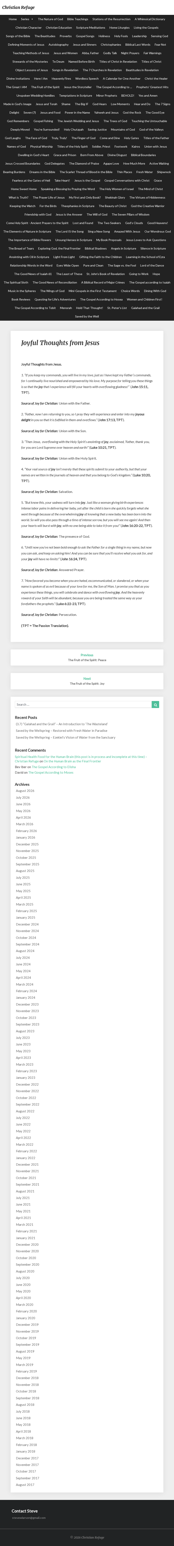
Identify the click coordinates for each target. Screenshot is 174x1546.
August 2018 (25, 1404)
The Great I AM (16, 87)
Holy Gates (131, 138)
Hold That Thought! (89, 308)
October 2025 (26, 857)
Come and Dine (110, 138)
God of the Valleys (151, 129)
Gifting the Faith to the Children (100, 257)
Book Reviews (21, 299)
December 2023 (27, 1004)
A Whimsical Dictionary (150, 19)
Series (25, 19)
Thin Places (124, 172)
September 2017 (27, 1478)
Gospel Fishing (43, 121)
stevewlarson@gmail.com (29, 1517)
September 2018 (27, 1398)
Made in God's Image (17, 104)
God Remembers (18, 121)
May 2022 (23, 1131)
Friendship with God (38, 214)
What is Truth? (18, 197)
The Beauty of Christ (113, 206)
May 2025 (23, 891)
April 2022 (23, 1138)
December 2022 (27, 1084)
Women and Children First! (144, 299)
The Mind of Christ (150, 189)
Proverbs (66, 36)
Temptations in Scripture (75, 95)
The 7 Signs (162, 104)
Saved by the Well (87, 316)
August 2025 (25, 871)
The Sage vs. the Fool (122, 265)
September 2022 (27, 1104)
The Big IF (81, 104)
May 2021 (23, 1211)
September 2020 (27, 1264)
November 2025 (27, 851)
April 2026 (23, 817)
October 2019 (26, 1338)
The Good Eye (154, 112)
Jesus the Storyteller (78, 87)
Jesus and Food (50, 112)
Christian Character (28, 27)
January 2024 (25, 997)
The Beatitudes (44, 36)
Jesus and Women (65, 53)
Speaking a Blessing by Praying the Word (68, 189)
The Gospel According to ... (114, 87)
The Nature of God (50, 19)
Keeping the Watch (22, 206)
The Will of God (97, 214)
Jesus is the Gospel (87, 180)
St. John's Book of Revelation (106, 274)
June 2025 (23, 884)
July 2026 (23, 797)
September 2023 (27, 1024)
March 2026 (24, 824)
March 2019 (24, 1365)
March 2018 (24, 1438)
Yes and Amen (148, 95)
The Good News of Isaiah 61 (33, 274)
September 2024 (27, 944)
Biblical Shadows (96, 248)
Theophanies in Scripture (77, 206)
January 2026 (25, 837)
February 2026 (26, 831)
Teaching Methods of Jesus (31, 53)
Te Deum (58, 61)
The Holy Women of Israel (116, 189)
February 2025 (26, 911)
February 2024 (26, 991)
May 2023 (23, 1051)
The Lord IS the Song (69, 231)
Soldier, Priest (101, 146)
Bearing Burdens (14, 172)
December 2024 (27, 924)
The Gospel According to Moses (50, 772)
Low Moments (120, 104)
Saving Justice (97, 129)
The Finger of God (83, 138)
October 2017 (26, 1471)
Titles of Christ (151, 61)
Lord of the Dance (152, 265)
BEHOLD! (127, 95)
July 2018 (23, 1411)
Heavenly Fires (61, 78)
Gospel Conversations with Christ (127, 180)
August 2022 (25, 1111)
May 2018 (23, 1424)
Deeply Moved (20, 129)
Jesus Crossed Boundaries (22, 163)
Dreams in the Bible (42, 172)
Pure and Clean (93, 265)
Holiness (104, 36)
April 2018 (23, 1431)
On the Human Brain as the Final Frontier (72, 761)
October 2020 (26, 1258)
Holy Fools (121, 36)
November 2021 (27, 1171)
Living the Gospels (146, 27)
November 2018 (27, 1385)
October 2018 (26, 1391)
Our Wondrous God (158, 231)
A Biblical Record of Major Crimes (103, 282)
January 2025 (25, 917)
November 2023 (27, 1011)
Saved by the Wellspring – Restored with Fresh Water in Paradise (61, 730)
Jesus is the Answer (69, 214)
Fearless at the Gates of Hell (31, 180)
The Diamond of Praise (84, 163)
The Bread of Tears (21, 248)
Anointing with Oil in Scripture (29, 257)
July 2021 (23, 1198)
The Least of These (69, 274)
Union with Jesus (155, 146)
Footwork (121, 146)
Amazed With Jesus (127, 231)
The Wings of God (52, 291)
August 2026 (25, 791)
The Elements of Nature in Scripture (27, 231)
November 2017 (27, 1465)
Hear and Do (142, 104)
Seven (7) (30, 112)
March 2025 (24, 904)
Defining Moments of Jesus (26, 44)
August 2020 (25, 1271)
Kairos (136, 146)
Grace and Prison (64, 155)
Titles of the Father (156, 138)
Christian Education (59, 27)
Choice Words (130, 291)
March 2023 (24, 1064)
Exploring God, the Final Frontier (59, 248)
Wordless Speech (87, 78)
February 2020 (26, 1311)
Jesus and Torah (46, 104)
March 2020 (24, 1304)
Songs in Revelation (65, 70)
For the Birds (48, 206)
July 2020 (23, 1278)
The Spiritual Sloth (16, 282)
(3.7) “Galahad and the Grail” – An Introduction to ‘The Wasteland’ (62, 724)
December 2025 (27, 844)
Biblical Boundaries (143, 155)
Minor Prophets (106, 95)
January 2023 (25, 1077)
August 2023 (25, 1031)
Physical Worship (41, 146)
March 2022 (24, 1144)
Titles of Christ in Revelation (118, 61)
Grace (158, 180)
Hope (156, 274)
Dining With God (155, 291)
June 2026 (23, 804)
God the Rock (132, 112)
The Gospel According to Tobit (35, 308)
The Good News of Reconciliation (54, 282)
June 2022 (23, 1124)
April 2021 (23, 1218)
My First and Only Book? (85, 197)
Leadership (139, 36)
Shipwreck (164, 172)
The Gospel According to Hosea (101, 299)
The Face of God (36, 138)
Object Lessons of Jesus (31, 70)
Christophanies (111, 44)
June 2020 (23, 1284)
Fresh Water (144, 172)
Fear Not (160, 44)
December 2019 (27, 1324)
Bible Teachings (77, 19)
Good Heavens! (157, 223)
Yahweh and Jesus (106, 112)
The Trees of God (115, 121)
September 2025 (27, 864)
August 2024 (25, 951)
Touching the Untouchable (149, 121)
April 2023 (23, 1057)
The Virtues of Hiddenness (147, 197)
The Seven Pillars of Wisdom (130, 214)
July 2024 (23, 957)
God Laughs (13, 138)
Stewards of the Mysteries (30, 61)
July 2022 (23, 1118)
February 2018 (26, 1445)
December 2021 (27, 1164)
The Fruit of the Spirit (45, 87)
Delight (14, 112)
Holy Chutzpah (74, 129)
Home (13, 19)
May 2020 (23, 1291)
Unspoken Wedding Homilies (36, 95)
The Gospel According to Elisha (54, 767)
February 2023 (26, 1071)
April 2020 (23, 1298)
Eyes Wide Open (68, 265)
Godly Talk (110, 53)
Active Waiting (159, 163)
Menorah (66, 308)
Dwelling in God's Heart (33, 155)
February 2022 (26, 1151)
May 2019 (23, 1358)
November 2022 (27, 1091)
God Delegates (55, 163)
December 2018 (27, 1378)
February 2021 (26, 1231)
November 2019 (27, 1331)
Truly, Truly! (59, 138)
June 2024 (23, 964)
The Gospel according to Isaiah (149, 282)
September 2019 (27, 1344)
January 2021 (25, 1238)
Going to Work (139, 274)
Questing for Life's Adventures (55, 299)
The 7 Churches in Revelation (102, 70)
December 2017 (27, 1458)
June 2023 (23, 1044)
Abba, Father (90, 53)
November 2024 (27, 931)
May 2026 (23, 811)
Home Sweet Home (24, 189)
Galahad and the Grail (145, 308)
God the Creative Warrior (147, 206)
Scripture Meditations (90, 27)
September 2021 (27, 1184)
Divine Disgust (117, 155)
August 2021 (25, 1191)
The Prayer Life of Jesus (49, 197)
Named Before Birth (82, 61)
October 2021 (26, 1178)
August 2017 (25, 1485)
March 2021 (24, 1224)
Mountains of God (123, 129)
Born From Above (91, 155)
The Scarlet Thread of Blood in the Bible (85, 172)
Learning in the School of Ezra (145, 257)
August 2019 (25, 1351)
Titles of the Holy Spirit (72, 146)
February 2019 (26, 1371)
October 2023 (26, 1018)
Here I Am (41, 78)
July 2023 (23, 1038)
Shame (66, 104)
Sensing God (159, 36)
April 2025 (23, 897)
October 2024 (26, 937)
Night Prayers (130, 53)
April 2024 (23, 977)
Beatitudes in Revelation (142, 70)
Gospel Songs (85, 36)
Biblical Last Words (137, 44)
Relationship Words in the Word (31, 265)
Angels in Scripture (123, 248)
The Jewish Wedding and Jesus (78, 121)
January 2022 (25, 1158)
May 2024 (23, 971)
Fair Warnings (152, 53)
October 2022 (26, 1098)
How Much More (134, 163)
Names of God (16, 146)
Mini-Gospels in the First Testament (93, 291)
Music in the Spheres (22, 291)
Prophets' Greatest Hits (152, 87)
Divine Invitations (18, 78)
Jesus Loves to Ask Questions (146, 240)
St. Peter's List (117, 308)
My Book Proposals (109, 240)
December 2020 (27, 1244)
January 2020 (25, 1318)
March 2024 (24, 984)
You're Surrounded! (47, 129)
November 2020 (27, 1251)
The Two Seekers (109, 223)
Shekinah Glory (115, 197)
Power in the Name (77, 112)
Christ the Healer (156, 78)
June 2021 (23, 1204)
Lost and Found (83, 223)
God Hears (100, 104)
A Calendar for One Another (121, 78)
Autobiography (59, 44)
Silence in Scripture (153, 248)
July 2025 (23, 877)
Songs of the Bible (18, 36)
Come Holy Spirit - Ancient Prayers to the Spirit (37, 223)
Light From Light (64, 257)
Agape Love (111, 163)
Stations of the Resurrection (111, 19)
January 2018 (25, 1451)
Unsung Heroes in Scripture (73, 240)
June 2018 (23, 1418)
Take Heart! (62, 180)
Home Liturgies (119, 27)
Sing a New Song (99, 231)
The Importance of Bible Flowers (29, 240)
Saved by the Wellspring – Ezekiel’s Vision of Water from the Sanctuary (65, 737)
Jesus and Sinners (85, 44)
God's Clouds (134, 223)
